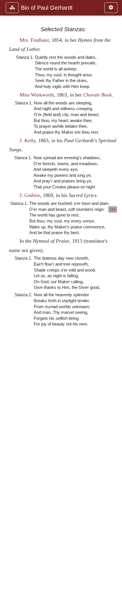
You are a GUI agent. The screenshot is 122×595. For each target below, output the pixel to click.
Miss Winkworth (37, 95)
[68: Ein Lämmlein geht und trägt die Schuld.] (115, 297)
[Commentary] (6, 297)
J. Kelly (27, 140)
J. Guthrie (30, 195)
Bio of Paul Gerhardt (47, 8)
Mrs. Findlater (34, 40)
